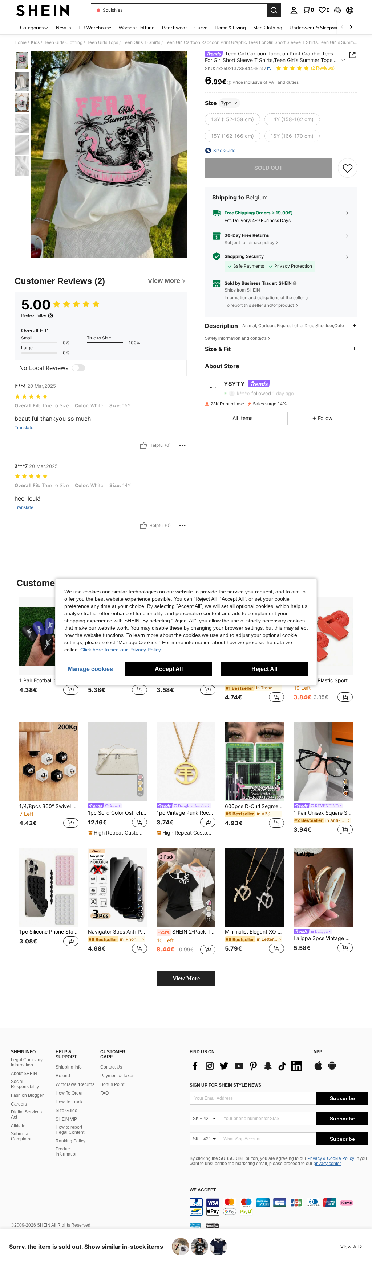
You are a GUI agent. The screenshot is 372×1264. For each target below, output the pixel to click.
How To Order (69, 1093)
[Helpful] (143, 445)
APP (317, 1052)
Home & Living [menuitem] (230, 27)
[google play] (332, 1069)
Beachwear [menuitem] (174, 27)
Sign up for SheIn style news (225, 1085)
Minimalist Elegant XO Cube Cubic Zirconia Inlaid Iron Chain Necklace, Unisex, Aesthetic (254, 932)
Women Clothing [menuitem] (136, 27)
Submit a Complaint (21, 1136)
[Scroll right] (350, 27)
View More (186, 978)
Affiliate (18, 1125)
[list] (248, 1066)
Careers (19, 1104)
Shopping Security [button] (244, 256)
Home (21, 42)
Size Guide (66, 1110)
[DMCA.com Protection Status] (212, 1225)
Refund (63, 1075)
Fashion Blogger (27, 1095)
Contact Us (111, 1067)
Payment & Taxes (117, 1075)
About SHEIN (24, 1073)
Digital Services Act (26, 1114)
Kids (35, 42)
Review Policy (33, 315)
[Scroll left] (342, 27)
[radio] (232, 119)
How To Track (69, 1101)
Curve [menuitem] (200, 27)
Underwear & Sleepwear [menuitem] (316, 27)
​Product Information (67, 1151)
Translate (24, 427)
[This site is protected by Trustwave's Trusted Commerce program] (195, 1225)
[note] (116, 832)
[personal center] (294, 10)
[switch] (78, 367)
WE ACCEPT (203, 1190)
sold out (268, 167)
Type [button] (226, 103)
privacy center (327, 1163)
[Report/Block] (182, 445)
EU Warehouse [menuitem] (94, 27)
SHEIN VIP (66, 1119)
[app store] (318, 1069)
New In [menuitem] (63, 27)
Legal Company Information (27, 1062)
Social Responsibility (25, 1084)
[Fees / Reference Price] (229, 82)
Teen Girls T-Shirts (141, 42)
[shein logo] (42, 10)
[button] (337, 10)
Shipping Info (69, 1067)
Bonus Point (112, 1084)
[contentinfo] (279, 1207)
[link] (308, 9)
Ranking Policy (70, 1141)
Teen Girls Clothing (63, 42)
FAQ (104, 1093)
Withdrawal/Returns (75, 1084)
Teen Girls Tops (102, 42)
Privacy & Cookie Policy (330, 1158)
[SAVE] (347, 168)
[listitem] (48, 654)
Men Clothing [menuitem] (267, 27)
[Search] (274, 10)
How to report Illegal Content (70, 1130)
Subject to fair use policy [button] (250, 242)
